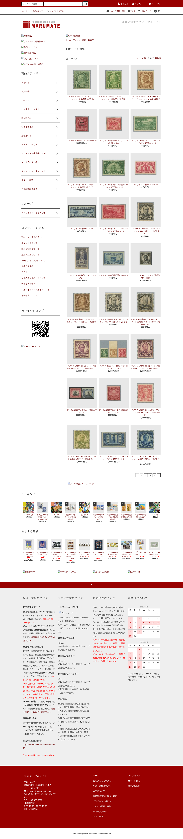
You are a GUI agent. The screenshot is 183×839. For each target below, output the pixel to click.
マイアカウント (135, 775)
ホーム (24, 11)
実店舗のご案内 (28, 284)
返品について (99, 791)
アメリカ (76, 40)
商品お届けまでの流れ (31, 237)
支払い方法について (102, 781)
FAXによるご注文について (33, 260)
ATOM (101, 816)
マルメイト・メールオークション (36, 290)
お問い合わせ (146, 11)
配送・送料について (102, 786)
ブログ (132, 11)
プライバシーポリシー (103, 801)
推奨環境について (29, 295)
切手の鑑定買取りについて (33, 278)
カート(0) (156, 4)
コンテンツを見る (57, 11)
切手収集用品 (27, 266)
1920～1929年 (88, 40)
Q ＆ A (24, 272)
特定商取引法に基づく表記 (105, 796)
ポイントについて (29, 243)
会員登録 (125, 4)
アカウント (139, 4)
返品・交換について (30, 254)
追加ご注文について (30, 249)
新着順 (158, 58)
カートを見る (134, 781)
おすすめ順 (141, 58)
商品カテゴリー (39, 11)
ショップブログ (100, 811)
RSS (95, 816)
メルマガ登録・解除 (117, 11)
